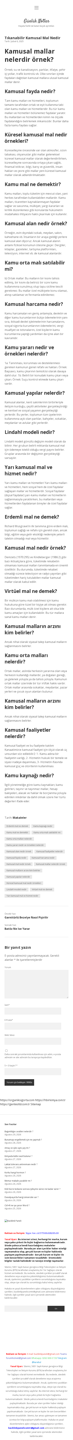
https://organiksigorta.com (17, 1100)
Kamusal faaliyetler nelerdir (49, 851)
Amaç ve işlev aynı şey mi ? (17, 1147)
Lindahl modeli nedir (16, 889)
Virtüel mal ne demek (42, 889)
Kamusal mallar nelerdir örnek (50, 864)
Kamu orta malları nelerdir (19, 838)
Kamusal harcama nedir (43, 857)
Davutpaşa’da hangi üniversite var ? (21, 1197)
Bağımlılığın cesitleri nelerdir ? (19, 1131)
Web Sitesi (9, 1035)
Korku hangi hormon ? (15, 1172)
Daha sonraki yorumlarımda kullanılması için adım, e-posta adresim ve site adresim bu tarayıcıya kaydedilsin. (33, 1056)
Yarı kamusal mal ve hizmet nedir (22, 895)
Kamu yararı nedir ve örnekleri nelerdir (25, 845)
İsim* (7, 1005)
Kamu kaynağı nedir (42, 826)
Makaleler (20, 818)
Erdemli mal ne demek (17, 826)
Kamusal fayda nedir (16, 857)
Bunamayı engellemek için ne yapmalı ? (23, 1139)
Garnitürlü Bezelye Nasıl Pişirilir (26, 917)
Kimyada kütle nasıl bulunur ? (18, 1156)
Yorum (8, 967)
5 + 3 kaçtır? (11, 1065)
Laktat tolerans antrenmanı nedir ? (21, 1164)
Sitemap (36, 1104)
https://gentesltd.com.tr (15, 1104)
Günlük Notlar (36, 21)
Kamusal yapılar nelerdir (18, 876)
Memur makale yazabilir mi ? (18, 1180)
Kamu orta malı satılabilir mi (47, 832)
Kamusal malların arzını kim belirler (23, 870)
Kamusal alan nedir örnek (19, 851)
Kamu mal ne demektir (17, 832)
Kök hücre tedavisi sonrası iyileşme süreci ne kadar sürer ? (32, 1189)
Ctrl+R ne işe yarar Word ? (17, 1205)
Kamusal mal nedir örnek (19, 864)
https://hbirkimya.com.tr (50, 1100)
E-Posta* (9, 1020)
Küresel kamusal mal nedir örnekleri (24, 883)
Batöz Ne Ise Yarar (17, 929)
